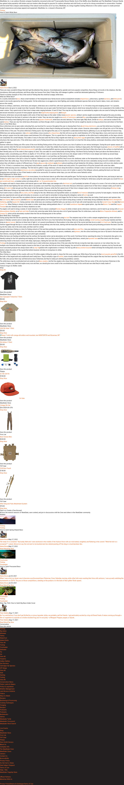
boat (82, 126)
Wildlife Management (7, 689)
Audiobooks (4, 714)
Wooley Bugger (61, 209)
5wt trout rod (67, 183)
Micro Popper (104, 211)
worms (85, 195)
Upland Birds (4, 640)
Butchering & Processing (8, 700)
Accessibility (4, 758)
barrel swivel (10, 222)
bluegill (63, 113)
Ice (1, 654)
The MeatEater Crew (7, 749)
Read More (3, 549)
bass (18, 99)
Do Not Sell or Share (7, 763)
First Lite (3, 735)
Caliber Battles (5, 661)
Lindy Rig (37, 248)
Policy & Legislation (7, 687)
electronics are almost (28, 170)
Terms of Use (4, 768)
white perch (117, 99)
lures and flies (79, 229)
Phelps (2, 740)
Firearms (3, 659)
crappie (51, 113)
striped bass (84, 99)
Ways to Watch (5, 696)
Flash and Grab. (24, 211)
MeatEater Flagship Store (8, 772)
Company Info (4, 747)
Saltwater (3, 649)
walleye (100, 120)
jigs (38, 163)
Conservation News (6, 682)
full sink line (9, 188)
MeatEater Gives (5, 751)
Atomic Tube (107, 204)
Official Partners (5, 777)
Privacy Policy (5, 761)
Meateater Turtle (5, 719)
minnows (27, 149)
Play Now (10, 549)
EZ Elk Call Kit (4, 374)
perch (56, 113)
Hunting (2, 629)
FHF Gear (3, 737)
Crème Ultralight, (114, 200)
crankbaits (50, 163)
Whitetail (3, 633)
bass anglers (43, 261)
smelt (33, 149)
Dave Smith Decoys (6, 742)
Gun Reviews (4, 663)
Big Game (3, 631)
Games (2, 717)
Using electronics (90, 126)
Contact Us (3, 756)
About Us (3, 744)
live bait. (66, 218)
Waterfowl (3, 638)
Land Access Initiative (7, 691)
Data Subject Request (7, 765)
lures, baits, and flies (27, 193)
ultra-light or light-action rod (13, 179)
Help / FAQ (3, 770)
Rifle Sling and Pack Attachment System (13, 504)
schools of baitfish (113, 147)
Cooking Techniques (7, 703)
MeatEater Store (5, 733)
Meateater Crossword (7, 721)
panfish (25, 176)
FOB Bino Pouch (5, 468)
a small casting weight (97, 220)
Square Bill (15, 202)
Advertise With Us (6, 779)
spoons (43, 163)
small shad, (20, 149)
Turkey (2, 636)
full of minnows (83, 193)
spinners (77, 231)
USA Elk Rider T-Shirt (7, 328)
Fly (1, 652)
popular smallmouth (45, 120)
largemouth (45, 113)
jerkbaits (59, 163)
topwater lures (93, 238)
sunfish (60, 256)
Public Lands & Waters (7, 684)
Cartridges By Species (7, 666)
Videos (2, 693)
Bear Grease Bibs (6, 437)
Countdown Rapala (76, 204)
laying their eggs (79, 138)
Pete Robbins (4, 613)
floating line (115, 188)
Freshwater (4, 560)
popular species (70, 115)
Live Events (4, 728)
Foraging (3, 705)
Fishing (2, 10)
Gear (1, 673)
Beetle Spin (30, 200)
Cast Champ (6, 200)
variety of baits (67, 117)
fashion (6, 122)
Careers (2, 754)
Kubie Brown (4, 88)
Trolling (2, 243)
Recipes (3, 698)
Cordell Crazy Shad (108, 202)
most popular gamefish (109, 254)
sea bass (107, 99)
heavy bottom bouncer (84, 248)
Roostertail (17, 200)
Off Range (3, 668)
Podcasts (3, 710)
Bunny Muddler (11, 211)
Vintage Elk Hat (5, 405)
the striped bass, (54, 133)
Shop (1, 730)
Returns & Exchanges (17, 784)
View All (3, 643)
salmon (27, 133)
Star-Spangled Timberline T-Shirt (11, 297)
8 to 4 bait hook (105, 222)
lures (74, 117)
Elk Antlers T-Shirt (6, 342)
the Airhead (113, 211)
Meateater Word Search (8, 724)
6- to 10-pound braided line (47, 181)
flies (84, 117)
